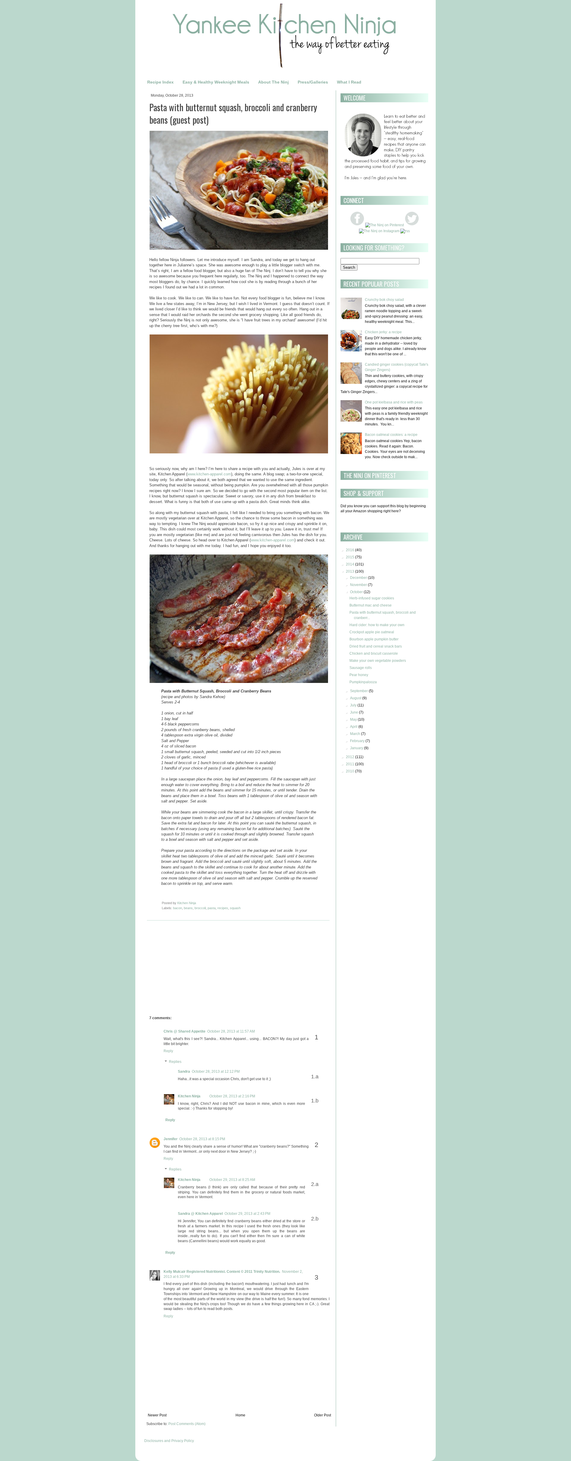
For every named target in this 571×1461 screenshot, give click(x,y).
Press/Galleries (313, 82)
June (354, 712)
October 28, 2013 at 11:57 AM (231, 1031)
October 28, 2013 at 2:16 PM (232, 1096)
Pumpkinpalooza (363, 682)
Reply (168, 1051)
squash (235, 908)
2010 (350, 771)
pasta (212, 908)
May (353, 719)
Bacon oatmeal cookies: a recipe (391, 435)
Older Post (322, 1415)
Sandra (184, 1071)
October (356, 592)
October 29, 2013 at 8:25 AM (232, 1180)
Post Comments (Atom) (187, 1424)
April (353, 727)
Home (240, 1415)
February (357, 741)
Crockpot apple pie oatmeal (371, 632)
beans (188, 908)
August (355, 698)
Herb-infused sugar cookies (371, 598)
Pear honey (358, 675)
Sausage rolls (360, 668)
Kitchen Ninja (189, 1096)
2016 (350, 550)
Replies (175, 1062)
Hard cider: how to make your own (376, 625)
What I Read (349, 82)
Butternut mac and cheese (370, 605)
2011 (350, 764)
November (358, 585)
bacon (177, 908)
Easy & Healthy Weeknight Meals (216, 82)
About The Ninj (273, 82)
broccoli (200, 908)
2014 (350, 564)
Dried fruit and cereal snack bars (375, 646)
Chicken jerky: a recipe (383, 332)
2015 (350, 557)
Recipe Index (160, 82)
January (356, 748)
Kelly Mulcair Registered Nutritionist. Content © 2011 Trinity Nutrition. (222, 1272)
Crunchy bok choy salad (384, 300)
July (353, 705)
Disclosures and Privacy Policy (169, 1441)
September (359, 691)
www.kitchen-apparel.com (209, 474)
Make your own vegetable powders (377, 661)
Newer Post (157, 1415)
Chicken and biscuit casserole (373, 653)
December (358, 578)
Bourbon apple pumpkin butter (374, 639)
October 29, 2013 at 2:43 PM (247, 1214)
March (355, 734)
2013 (350, 571)
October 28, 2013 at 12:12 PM (216, 1071)
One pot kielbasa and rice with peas (394, 402)
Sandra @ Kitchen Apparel (200, 1214)
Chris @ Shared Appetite (185, 1031)
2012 (350, 757)
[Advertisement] (199, 969)
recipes (222, 908)
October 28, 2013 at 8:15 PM (202, 1139)
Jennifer (171, 1139)
